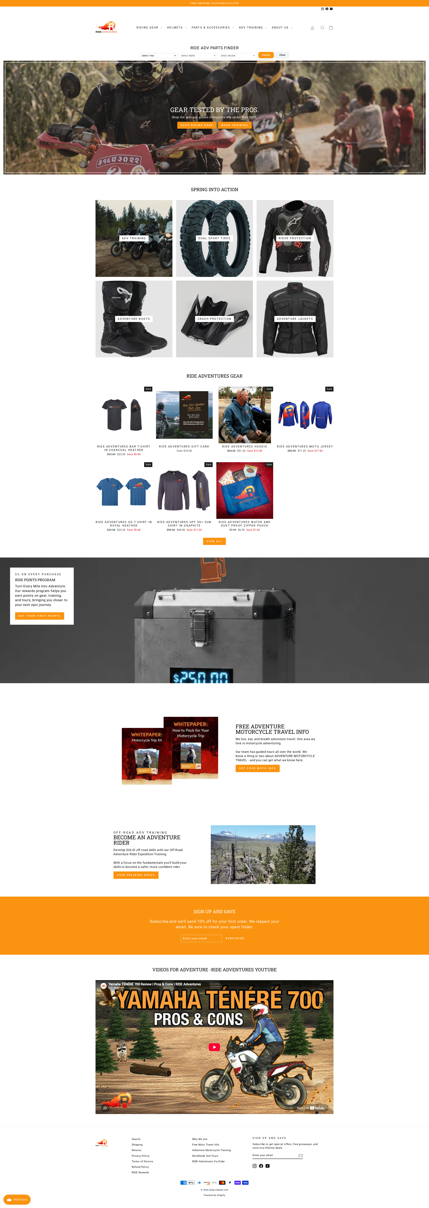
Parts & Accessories (211, 27)
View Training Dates (136, 875)
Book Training (234, 125)
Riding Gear (148, 27)
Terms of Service (142, 1161)
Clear (282, 55)
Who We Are (199, 1139)
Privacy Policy (140, 1155)
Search (266, 55)
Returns (136, 1150)
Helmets (175, 27)
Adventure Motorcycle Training (211, 1150)
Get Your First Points (40, 615)
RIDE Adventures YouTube (208, 1161)
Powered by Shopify (214, 1195)
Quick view (124, 439)
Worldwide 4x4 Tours (205, 1155)
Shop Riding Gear (197, 125)
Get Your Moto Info (257, 768)
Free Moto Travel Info (205, 1144)
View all (215, 541)
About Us (281, 27)
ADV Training (251, 27)
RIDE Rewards (140, 1172)
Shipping (137, 1144)
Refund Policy (140, 1166)
